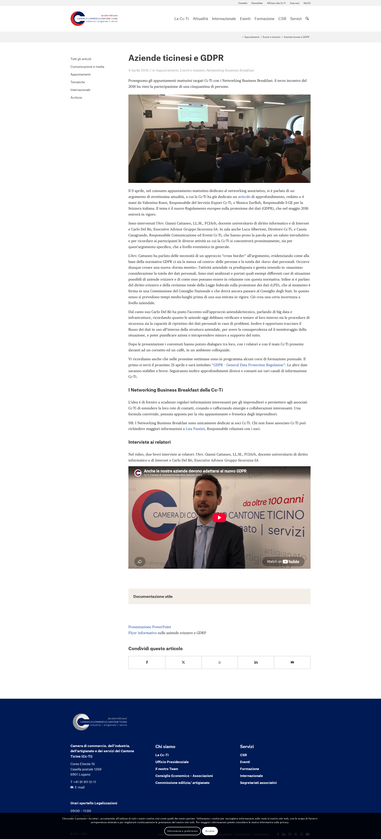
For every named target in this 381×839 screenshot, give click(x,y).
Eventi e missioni (192, 70)
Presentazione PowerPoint (149, 627)
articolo (244, 197)
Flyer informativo (142, 633)
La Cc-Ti (162, 755)
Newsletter (257, 3)
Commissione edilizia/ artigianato (182, 783)
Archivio (76, 97)
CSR (243, 755)
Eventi (245, 762)
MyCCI (307, 3)
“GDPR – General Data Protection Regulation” (248, 365)
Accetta (210, 830)
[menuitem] (242, 3)
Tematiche (77, 82)
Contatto (242, 3)
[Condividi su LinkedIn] (256, 662)
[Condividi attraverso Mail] (292, 662)
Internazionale (80, 90)
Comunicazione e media (87, 66)
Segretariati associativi (258, 783)
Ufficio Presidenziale (172, 762)
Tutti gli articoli (80, 59)
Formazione (249, 769)
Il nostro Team (166, 769)
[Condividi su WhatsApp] (220, 662)
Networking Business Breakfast (230, 70)
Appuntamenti (167, 70)
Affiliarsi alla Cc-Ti (276, 3)
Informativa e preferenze (182, 830)
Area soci (294, 3)
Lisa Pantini (195, 429)
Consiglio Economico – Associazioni (184, 776)
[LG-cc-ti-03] (94, 19)
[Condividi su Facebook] (147, 662)
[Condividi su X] (183, 662)
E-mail (80, 787)
